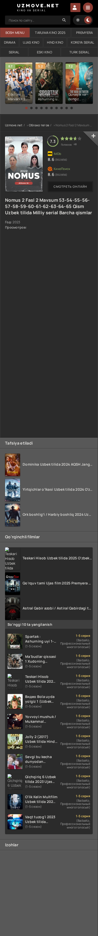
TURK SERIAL (79, 52)
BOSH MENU (15, 32)
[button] (26, 108)
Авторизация (75, 7)
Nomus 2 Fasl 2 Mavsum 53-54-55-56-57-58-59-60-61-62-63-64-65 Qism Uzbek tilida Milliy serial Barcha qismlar (48, 206)
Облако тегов (39, 125)
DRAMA (9, 42)
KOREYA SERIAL (82, 42)
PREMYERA (84, 32)
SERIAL (14, 52)
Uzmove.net (13, 125)
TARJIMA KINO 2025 (50, 32)
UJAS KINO (31, 42)
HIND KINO (55, 42)
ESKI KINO (44, 52)
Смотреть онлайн (70, 186)
